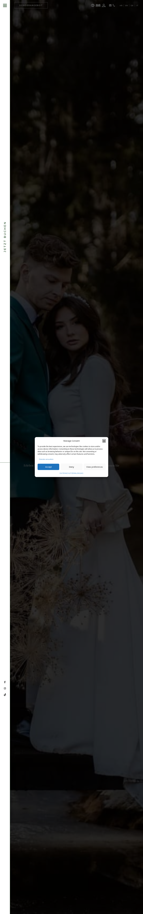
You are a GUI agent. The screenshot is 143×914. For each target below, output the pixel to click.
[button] (104, 440)
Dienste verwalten (46, 459)
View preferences (94, 466)
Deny (71, 466)
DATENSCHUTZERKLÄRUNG (71, 473)
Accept (48, 466)
